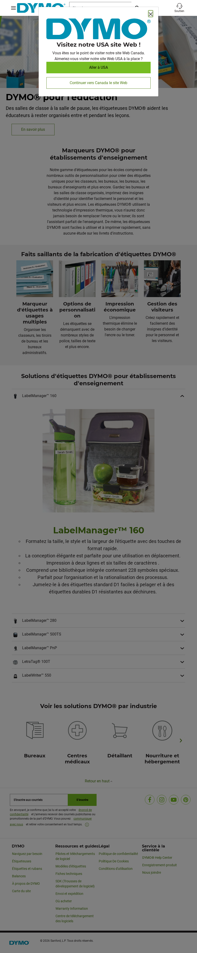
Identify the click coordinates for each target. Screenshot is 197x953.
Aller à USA (98, 67)
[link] (98, 30)
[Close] (151, 14)
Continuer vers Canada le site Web (98, 83)
